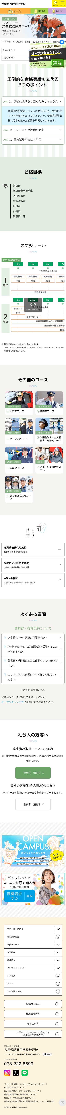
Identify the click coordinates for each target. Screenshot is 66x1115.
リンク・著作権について (14, 1084)
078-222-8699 (18, 1063)
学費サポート (13, 944)
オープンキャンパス (18, 11)
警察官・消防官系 (32, 42)
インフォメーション (16, 968)
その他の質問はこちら (33, 689)
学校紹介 (11, 960)
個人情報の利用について (14, 1088)
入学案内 (11, 952)
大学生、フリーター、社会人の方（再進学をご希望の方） (33, 1033)
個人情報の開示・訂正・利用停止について (21, 1091)
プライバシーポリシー (36, 1084)
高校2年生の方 (33, 1004)
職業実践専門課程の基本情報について (19, 1094)
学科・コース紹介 (14, 42)
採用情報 (50, 1101)
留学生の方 (33, 1023)
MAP (48, 1054)
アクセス (55, 5)
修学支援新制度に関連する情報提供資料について (24, 1101)
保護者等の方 (33, 1014)
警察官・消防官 (32, 773)
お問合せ (59, 11)
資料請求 (41, 11)
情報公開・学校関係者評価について (19, 1098)
